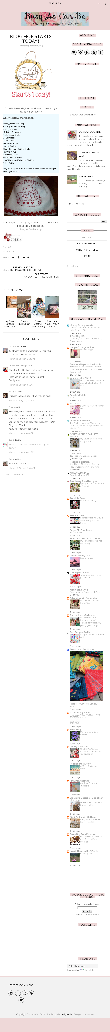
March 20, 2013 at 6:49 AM (22, 359)
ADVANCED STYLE (79, 473)
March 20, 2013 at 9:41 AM (21, 385)
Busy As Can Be (55, 16)
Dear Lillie (75, 453)
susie (11, 440)
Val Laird (74, 403)
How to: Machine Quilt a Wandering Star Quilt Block (91, 520)
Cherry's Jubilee (79, 746)
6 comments (9, 251)
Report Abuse (74, 266)
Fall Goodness (76, 532)
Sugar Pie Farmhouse (81, 530)
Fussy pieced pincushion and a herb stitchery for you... (92, 383)
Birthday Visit (86, 853)
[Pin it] (28, 257)
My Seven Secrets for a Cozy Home (91, 440)
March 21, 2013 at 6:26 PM (21, 433)
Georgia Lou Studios (84, 1014)
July (72, 397)
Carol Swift (15, 346)
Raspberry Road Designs (83, 481)
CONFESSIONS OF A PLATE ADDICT (84, 435)
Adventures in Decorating (84, 598)
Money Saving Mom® (81, 325)
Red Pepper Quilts (80, 632)
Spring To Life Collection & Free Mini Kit (92, 485)
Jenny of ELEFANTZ (80, 378)
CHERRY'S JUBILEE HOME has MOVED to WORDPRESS (90, 752)
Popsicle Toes (77, 498)
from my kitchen (87, 244)
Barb (11, 459)
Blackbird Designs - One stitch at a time (86, 799)
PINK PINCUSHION (79, 781)
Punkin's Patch (78, 395)
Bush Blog (75, 729)
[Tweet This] (13, 257)
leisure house (86, 558)
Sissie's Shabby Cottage (83, 817)
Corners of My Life (80, 555)
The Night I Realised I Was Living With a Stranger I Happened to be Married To (86, 426)
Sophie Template (51, 1014)
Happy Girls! (86, 176)
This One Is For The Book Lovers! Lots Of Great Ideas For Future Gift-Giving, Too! (86, 369)
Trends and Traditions (82, 649)
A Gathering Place (80, 712)
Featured (87, 237)
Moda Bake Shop (79, 590)
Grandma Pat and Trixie (81, 475)
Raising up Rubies (79, 572)
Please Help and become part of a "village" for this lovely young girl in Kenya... (90, 621)
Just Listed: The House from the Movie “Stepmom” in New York (85, 465)
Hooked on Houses (80, 462)
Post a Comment (14, 474)
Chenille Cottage (18, 365)
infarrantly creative (80, 420)
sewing (87, 256)
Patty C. (13, 391)
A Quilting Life (77, 336)
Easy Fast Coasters (90, 131)
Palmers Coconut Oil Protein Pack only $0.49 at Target (86, 328)
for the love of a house (82, 615)
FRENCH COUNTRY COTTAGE (85, 538)
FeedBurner (93, 914)
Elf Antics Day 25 (88, 500)
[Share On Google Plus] (23, 257)
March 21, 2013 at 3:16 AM (21, 400)
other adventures (87, 250)
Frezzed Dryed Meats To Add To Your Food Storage (91, 839)
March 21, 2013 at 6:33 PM (21, 452)
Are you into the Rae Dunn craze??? (90, 820)
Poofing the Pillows (80, 764)
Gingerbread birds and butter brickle (91, 803)
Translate (89, 970)
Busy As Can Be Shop (31, 229)
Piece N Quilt (77, 515)
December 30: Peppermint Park (85, 592)
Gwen (12, 407)
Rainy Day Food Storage (83, 834)
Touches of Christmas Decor (83, 456)
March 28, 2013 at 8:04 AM (22, 468)
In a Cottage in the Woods (84, 851)
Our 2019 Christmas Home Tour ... (89, 601)
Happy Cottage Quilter (82, 347)
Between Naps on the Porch (85, 364)
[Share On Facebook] (18, 257)
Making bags (86, 350)
